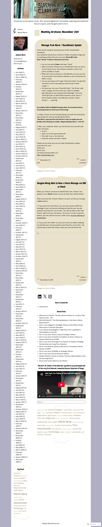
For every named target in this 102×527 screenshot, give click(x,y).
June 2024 (19, 99)
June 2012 (19, 369)
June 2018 (19, 225)
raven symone (50, 425)
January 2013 (20, 342)
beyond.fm (76, 410)
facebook (77, 415)
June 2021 (19, 165)
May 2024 (19, 101)
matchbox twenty (74, 418)
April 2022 (19, 149)
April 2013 (19, 337)
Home (20, 29)
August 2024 (20, 96)
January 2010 (20, 428)
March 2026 (20, 77)
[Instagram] (50, 296)
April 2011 (19, 397)
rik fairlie (57, 425)
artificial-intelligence (55, 410)
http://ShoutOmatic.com (45, 155)
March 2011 (20, 400)
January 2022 (20, 153)
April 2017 (19, 249)
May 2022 (19, 146)
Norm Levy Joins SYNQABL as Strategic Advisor (56, 351)
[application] (61, 384)
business (50, 413)
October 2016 (20, 256)
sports (45, 432)
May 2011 (19, 395)
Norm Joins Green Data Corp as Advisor (53, 361)
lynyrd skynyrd (64, 418)
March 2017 (20, 251)
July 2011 (19, 390)
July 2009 (19, 445)
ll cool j (57, 418)
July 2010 (19, 414)
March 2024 (20, 103)
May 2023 (19, 134)
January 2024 (20, 110)
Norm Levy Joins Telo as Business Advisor (54, 353)
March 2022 (20, 151)
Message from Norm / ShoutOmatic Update (61, 45)
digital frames (51, 415)
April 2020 (19, 187)
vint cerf (68, 432)
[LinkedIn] (39, 296)
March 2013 (20, 340)
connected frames (78, 413)
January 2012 (20, 376)
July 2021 (19, 163)
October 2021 (20, 156)
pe (82, 422)
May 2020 (19, 185)
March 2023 (20, 139)
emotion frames (68, 415)
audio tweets (68, 410)
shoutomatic (44, 428)
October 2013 (20, 323)
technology (54, 431)
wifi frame (40, 434)
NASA (50, 422)
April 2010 (19, 419)
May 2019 (19, 204)
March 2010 (20, 421)
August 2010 (20, 412)
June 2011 (19, 392)
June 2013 (19, 333)
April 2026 (19, 75)
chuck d (57, 412)
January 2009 (20, 457)
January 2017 (20, 254)
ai (46, 409)
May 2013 (19, 335)
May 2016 (19, 263)
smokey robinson (67, 429)
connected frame (66, 413)
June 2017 (19, 244)
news (54, 422)
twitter (62, 432)
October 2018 (20, 223)
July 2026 (19, 72)
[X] (44, 296)
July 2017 (19, 242)
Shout (75, 425)
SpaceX (40, 432)
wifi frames (47, 434)
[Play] (40, 396)
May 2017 (19, 247)
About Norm (22, 32)
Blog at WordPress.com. (51, 523)
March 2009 (20, 450)
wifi (83, 432)
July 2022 (19, 144)
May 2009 (19, 447)
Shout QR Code (56, 429)
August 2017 (20, 240)
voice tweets (76, 432)
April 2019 (19, 206)
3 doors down (40, 410)
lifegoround (50, 418)
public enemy (41, 425)
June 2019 (19, 201)
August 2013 (20, 330)
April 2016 (19, 266)
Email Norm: (18, 59)
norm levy (65, 421)
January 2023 (20, 142)
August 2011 (20, 388)
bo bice (44, 412)
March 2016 (20, 268)
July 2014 (19, 304)
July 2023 (19, 130)
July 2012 (19, 366)
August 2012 (20, 364)
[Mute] (80, 396)
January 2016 (20, 271)
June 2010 (19, 416)
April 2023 (19, 137)
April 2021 (19, 168)
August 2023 (20, 127)
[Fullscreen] (83, 396)
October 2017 (20, 232)
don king (59, 415)
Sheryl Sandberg (66, 425)
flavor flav (41, 418)
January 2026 (20, 84)
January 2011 (20, 402)
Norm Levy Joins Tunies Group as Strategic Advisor (57, 334)
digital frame (42, 415)
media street (42, 422)
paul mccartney (76, 422)
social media (76, 429)
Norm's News (50, 171)
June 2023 (19, 132)
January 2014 (20, 311)
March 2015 (20, 287)
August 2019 (20, 199)
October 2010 (20, 409)
